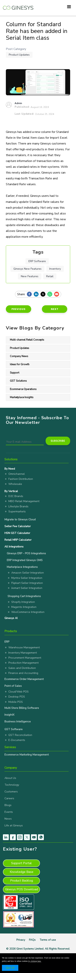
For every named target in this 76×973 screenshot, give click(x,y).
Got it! (10, 968)
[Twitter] (44, 294)
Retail (49, 276)
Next (54, 309)
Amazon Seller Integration (27, 573)
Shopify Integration (23, 602)
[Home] (18, 6)
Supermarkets (17, 511)
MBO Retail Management (23, 501)
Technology (11, 785)
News (8, 819)
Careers (9, 798)
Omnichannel (16, 474)
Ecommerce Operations (23, 389)
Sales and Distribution (22, 668)
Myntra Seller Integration (26, 578)
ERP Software (37, 261)
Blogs (7, 805)
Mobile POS (15, 702)
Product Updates (19, 55)
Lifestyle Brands (18, 506)
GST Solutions (18, 381)
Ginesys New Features (27, 269)
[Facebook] (30, 294)
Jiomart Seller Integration (26, 588)
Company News (19, 356)
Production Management (23, 663)
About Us (10, 778)
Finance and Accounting (23, 673)
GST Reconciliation (20, 735)
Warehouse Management (24, 647)
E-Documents (16, 740)
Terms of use (48, 940)
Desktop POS (16, 697)
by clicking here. (34, 961)
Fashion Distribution (20, 479)
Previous (18, 309)
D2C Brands (15, 496)
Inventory (55, 269)
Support (14, 372)
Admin (18, 103)
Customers (11, 791)
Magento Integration (23, 607)
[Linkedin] (37, 294)
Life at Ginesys (13, 825)
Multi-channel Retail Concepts (27, 340)
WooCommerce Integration (27, 612)
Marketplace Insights (22, 397)
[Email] (57, 294)
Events (8, 812)
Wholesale (15, 484)
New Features (29, 276)
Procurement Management (24, 658)
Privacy (20, 940)
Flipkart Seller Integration (27, 583)
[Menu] (69, 7)
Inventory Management (22, 653)
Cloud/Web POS (18, 691)
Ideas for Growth (19, 364)
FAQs (32, 940)
